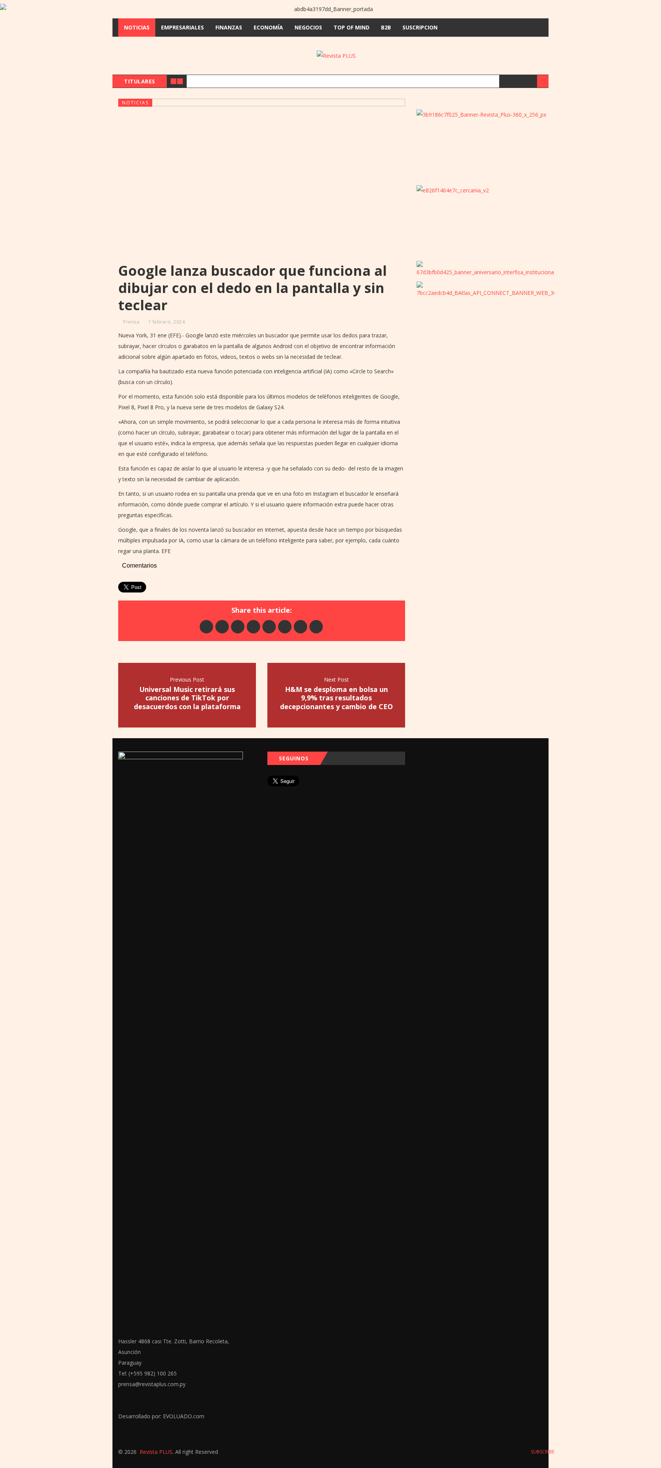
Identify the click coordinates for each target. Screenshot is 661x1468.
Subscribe (542, 1451)
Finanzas (228, 27)
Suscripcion (420, 27)
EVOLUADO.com (183, 1416)
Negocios (308, 27)
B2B (386, 27)
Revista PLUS (156, 1451)
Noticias (137, 27)
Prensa (131, 322)
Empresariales (182, 27)
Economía (268, 27)
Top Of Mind (352, 27)
